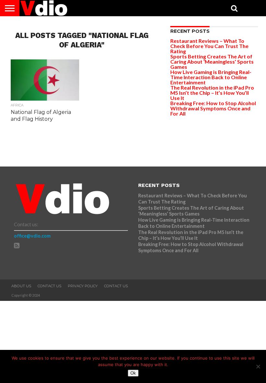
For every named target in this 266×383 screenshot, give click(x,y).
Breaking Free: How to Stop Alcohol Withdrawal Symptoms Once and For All (213, 108)
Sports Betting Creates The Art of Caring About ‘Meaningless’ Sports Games (212, 61)
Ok (133, 373)
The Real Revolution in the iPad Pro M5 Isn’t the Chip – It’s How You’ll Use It (212, 92)
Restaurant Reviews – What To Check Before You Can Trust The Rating (209, 46)
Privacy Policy (83, 286)
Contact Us (49, 286)
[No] (258, 366)
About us (21, 286)
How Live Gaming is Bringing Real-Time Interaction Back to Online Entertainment (210, 77)
